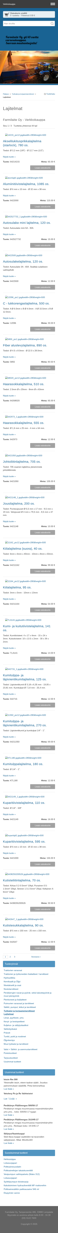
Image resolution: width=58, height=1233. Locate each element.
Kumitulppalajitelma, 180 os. (23, 764)
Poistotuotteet (10, 1053)
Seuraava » (36, 957)
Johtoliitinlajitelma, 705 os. (22, 461)
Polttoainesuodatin (12, 1166)
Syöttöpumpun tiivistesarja (16, 1181)
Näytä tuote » (9, 157)
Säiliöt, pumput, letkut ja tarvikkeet (20, 1007)
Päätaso (6, 94)
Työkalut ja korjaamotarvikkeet (23, 94)
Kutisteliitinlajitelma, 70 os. (22, 880)
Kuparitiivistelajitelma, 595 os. (24, 841)
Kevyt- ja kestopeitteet (14, 1021)
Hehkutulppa (10, 1159)
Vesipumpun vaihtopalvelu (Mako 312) (22, 1174)
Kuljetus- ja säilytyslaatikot (16, 1025)
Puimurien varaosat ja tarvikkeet (19, 1003)
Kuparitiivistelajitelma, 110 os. (24, 802)
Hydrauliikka (9, 978)
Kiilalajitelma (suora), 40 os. (23, 548)
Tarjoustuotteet (11, 1058)
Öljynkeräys (9, 1040)
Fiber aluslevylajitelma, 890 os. (25, 345)
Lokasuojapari (10, 1163)
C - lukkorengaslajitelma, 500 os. (26, 303)
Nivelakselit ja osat (12, 985)
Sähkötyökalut (10, 1029)
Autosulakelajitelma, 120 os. (23, 261)
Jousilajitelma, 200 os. (19, 503)
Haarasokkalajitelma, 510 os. (23, 384)
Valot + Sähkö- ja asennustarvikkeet (20, 1049)
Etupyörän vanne (12, 1193)
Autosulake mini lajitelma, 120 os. (27, 222)
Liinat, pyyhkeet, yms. (14, 1018)
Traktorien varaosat (13, 970)
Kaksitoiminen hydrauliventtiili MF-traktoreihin (25, 1185)
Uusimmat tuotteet (12, 1061)
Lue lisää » (9, 1089)
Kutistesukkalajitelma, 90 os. (23, 925)
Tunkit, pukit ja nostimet (15, 1036)
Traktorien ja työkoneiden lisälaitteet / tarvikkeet (26, 974)
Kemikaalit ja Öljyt (12, 981)
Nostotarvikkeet (11, 989)
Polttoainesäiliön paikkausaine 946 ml (21, 1189)
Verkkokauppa (9, 4)
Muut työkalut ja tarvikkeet (16, 1044)
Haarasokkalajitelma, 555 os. (23, 423)
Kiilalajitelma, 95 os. (17, 587)
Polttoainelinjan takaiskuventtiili (18, 1170)
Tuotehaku (50, 94)
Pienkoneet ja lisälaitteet (15, 999)
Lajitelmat (9, 1014)
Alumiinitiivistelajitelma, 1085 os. (26, 184)
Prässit (7, 1033)
